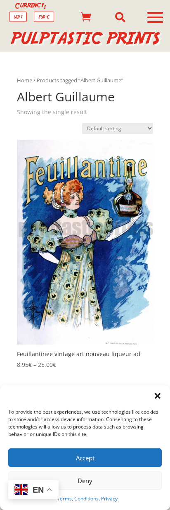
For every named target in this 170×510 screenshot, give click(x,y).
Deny (85, 480)
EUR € (44, 16)
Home (24, 80)
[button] (157, 396)
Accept (85, 458)
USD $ (18, 16)
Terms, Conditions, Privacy (87, 498)
